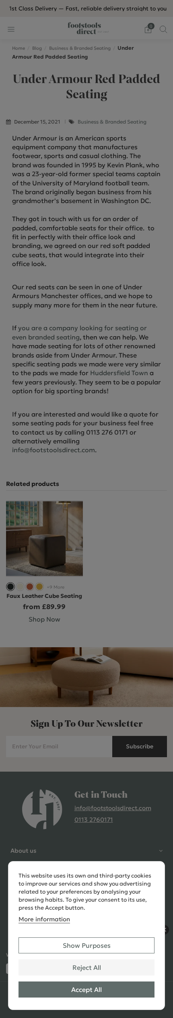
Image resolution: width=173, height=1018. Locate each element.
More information (44, 919)
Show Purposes (87, 945)
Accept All (86, 989)
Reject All (86, 967)
